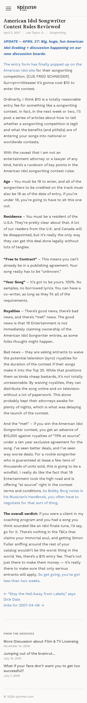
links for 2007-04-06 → (24, 605)
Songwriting (58, 33)
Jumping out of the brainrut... (29, 653)
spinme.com (24, 697)
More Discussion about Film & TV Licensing (41, 641)
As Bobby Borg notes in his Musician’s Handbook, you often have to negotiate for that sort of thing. (43, 497)
